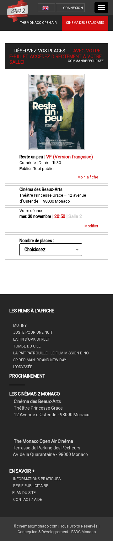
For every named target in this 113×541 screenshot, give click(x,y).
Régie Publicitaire (30, 486)
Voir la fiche (88, 177)
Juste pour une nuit (32, 332)
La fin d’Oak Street (31, 339)
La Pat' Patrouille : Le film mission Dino (50, 353)
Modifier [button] (91, 226)
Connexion (73, 8)
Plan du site (24, 493)
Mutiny (19, 325)
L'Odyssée (22, 367)
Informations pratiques (36, 479)
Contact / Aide (27, 499)
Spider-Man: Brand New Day (39, 360)
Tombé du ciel (26, 346)
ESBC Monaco (83, 532)
